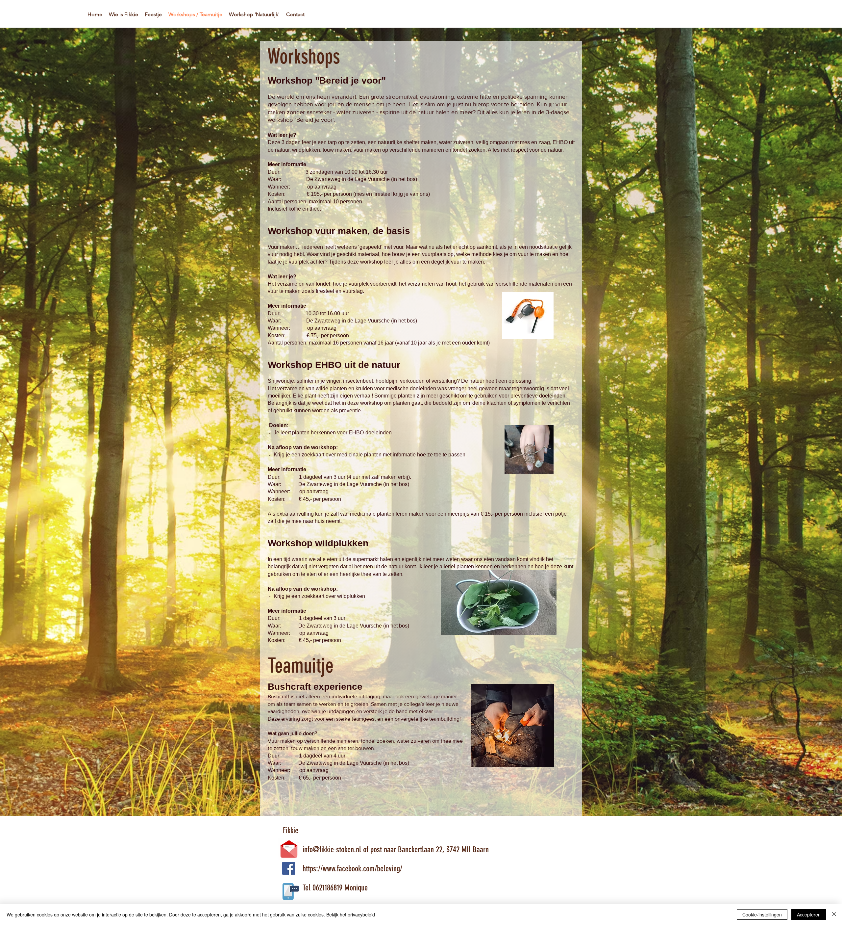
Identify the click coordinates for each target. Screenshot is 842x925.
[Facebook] (288, 868)
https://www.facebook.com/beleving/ (342, 868)
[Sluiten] (834, 914)
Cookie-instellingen (762, 914)
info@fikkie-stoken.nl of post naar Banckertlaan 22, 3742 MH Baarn (387, 849)
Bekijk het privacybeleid (350, 914)
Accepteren (809, 914)
